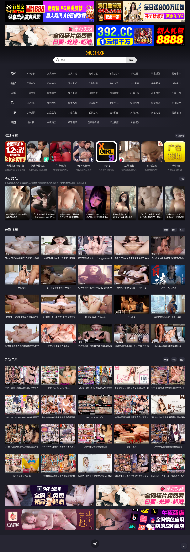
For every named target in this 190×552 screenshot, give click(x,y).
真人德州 (51, 73)
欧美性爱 (93, 93)
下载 (182, 178)
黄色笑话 (155, 112)
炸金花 (134, 73)
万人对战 (72, 73)
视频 (13, 83)
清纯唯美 (134, 102)
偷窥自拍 (30, 102)
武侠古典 (93, 112)
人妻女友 (72, 112)
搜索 (131, 60)
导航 (13, 122)
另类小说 (134, 112)
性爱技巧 (176, 112)
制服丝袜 (114, 93)
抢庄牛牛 (176, 73)
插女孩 (31, 122)
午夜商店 (51, 122)
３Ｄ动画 (93, 83)
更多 (182, 229)
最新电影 (11, 359)
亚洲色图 (51, 102)
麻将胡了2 (114, 73)
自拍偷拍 (51, 83)
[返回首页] (184, 546)
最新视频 (11, 229)
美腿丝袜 (114, 102)
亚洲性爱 (30, 93)
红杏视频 (114, 122)
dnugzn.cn (95, 53)
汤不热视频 (93, 122)
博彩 (13, 73)
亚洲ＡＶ (30, 83)
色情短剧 (134, 122)
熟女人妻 (114, 83)
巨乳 (174, 229)
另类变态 (176, 93)
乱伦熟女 (155, 93)
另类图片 (176, 102)
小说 (13, 112)
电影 (13, 93)
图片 (13, 103)
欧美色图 (72, 102)
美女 (166, 229)
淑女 (174, 359)
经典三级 (134, 93)
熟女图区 (155, 102)
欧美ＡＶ (72, 83)
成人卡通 (72, 93)
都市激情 (30, 112)
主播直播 (155, 83)
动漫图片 (93, 102)
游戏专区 (93, 73)
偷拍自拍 (51, 93)
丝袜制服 (134, 83)
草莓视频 (72, 122)
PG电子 (31, 73)
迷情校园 (114, 112)
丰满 (166, 359)
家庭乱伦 (51, 112)
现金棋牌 (155, 73)
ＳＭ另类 (176, 83)
